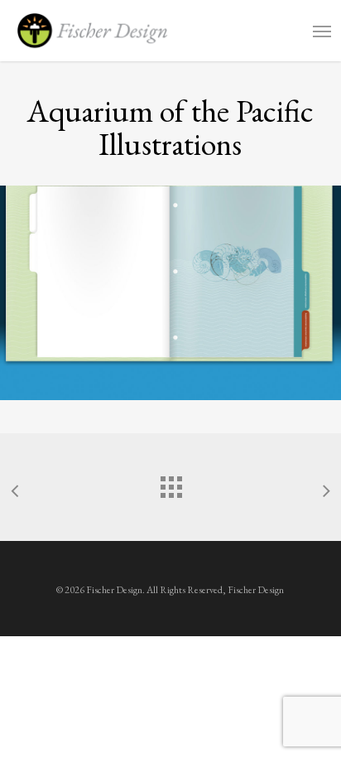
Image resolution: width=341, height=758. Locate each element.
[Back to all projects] (170, 483)
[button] (322, 30)
